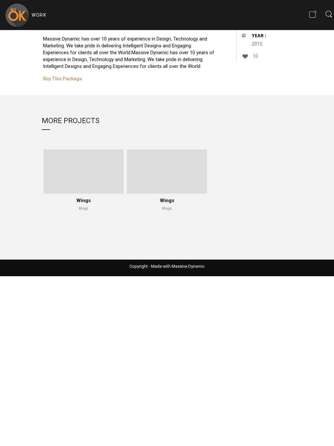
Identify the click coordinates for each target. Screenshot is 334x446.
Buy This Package (62, 78)
